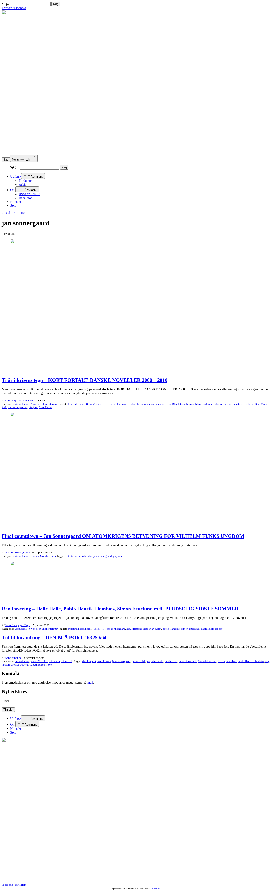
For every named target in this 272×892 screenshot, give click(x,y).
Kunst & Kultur (39, 661)
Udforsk (15, 176)
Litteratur (54, 661)
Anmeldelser (22, 403)
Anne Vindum (13, 657)
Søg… (6, 4)
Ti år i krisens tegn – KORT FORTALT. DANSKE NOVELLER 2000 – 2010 (84, 380)
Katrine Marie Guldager (199, 403)
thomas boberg (19, 664)
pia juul (33, 407)
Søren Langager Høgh (17, 625)
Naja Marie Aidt (152, 628)
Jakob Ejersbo (138, 403)
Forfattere (25, 180)
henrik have (104, 661)
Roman (35, 556)
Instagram (20, 884)
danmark (73, 403)
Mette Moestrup (207, 661)
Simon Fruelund (190, 628)
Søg (5, 159)
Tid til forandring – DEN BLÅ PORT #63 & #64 (54, 637)
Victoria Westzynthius (17, 552)
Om (12, 190)
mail (90, 682)
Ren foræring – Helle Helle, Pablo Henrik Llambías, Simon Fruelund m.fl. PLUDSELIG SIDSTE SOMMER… (123, 609)
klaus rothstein (222, 403)
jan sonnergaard (156, 403)
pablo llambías (171, 628)
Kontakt (15, 201)
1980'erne (71, 556)
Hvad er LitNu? (29, 194)
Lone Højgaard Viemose (19, 400)
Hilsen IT (155, 888)
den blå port (89, 661)
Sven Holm (45, 407)
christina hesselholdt (79, 628)
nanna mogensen (17, 407)
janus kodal (138, 661)
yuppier (117, 556)
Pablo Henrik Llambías (251, 661)
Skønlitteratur (50, 403)
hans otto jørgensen (90, 403)
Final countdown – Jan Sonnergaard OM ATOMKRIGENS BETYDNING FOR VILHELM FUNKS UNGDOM (123, 536)
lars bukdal (171, 661)
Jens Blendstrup (176, 403)
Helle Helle (109, 403)
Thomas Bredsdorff (211, 628)
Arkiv (23, 184)
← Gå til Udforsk (13, 213)
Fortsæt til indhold (14, 8)
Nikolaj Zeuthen (227, 661)
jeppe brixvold (154, 661)
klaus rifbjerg (134, 628)
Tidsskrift (66, 661)
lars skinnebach (188, 661)
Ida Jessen (122, 403)
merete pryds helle (243, 403)
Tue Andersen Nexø (40, 664)
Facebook (7, 884)
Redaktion (26, 198)
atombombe (85, 556)
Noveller (35, 403)
